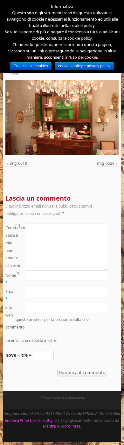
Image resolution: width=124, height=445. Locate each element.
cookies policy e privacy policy (84, 66)
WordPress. (71, 426)
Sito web (9, 311)
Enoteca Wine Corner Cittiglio (31, 420)
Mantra (49, 426)
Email (10, 295)
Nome (10, 279)
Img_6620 (105, 163)
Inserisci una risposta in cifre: (31, 340)
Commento (10, 227)
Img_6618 (18, 163)
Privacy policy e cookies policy (63, 397)
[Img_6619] (61, 117)
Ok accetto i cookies (31, 66)
